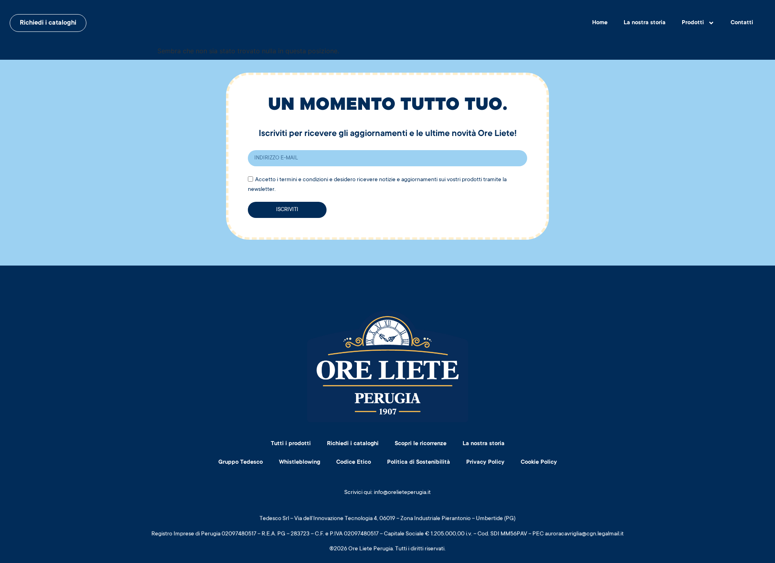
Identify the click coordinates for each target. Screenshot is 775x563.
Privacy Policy (485, 462)
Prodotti (693, 23)
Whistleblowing (299, 462)
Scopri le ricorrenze (420, 444)
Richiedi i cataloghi (353, 444)
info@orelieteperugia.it (402, 493)
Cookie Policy (539, 462)
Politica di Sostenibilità (418, 462)
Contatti (742, 23)
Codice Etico (353, 462)
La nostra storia (645, 23)
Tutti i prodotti (291, 444)
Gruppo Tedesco (240, 462)
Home (599, 23)
